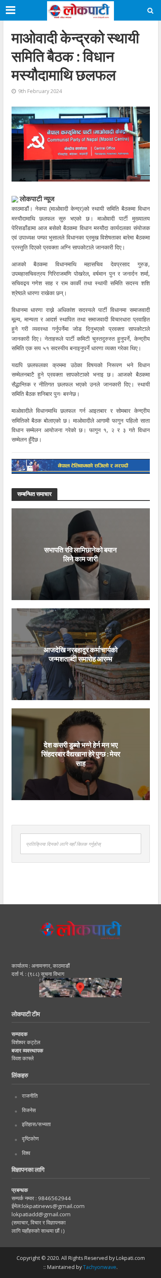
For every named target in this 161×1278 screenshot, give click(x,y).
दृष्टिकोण (30, 1138)
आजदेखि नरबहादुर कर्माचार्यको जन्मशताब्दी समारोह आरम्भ (81, 654)
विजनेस (29, 1110)
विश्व (26, 1153)
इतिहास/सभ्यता (36, 1124)
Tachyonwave (99, 1267)
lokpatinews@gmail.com (53, 1206)
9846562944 (54, 1198)
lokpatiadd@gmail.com (41, 1214)
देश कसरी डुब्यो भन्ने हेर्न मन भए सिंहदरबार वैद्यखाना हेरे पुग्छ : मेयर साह (80, 754)
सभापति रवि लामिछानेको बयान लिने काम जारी (80, 554)
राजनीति (30, 1095)
